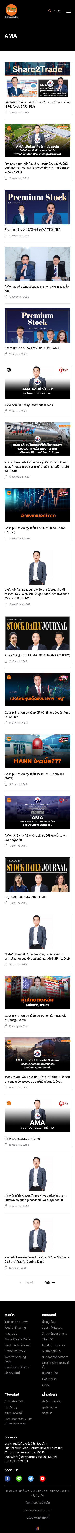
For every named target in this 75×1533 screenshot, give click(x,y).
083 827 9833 (19, 1461)
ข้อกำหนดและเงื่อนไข (37, 1503)
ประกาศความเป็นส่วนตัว (37, 1510)
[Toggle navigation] (69, 11)
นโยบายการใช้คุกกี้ (37, 1517)
